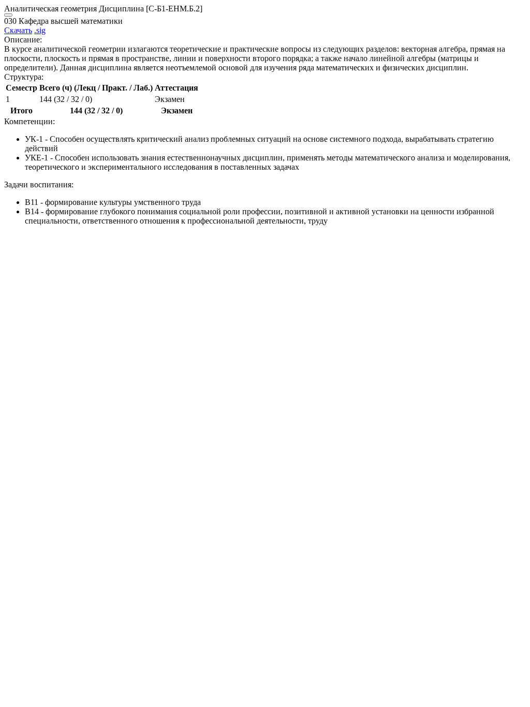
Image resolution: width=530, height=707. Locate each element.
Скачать (18, 30)
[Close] (8, 15)
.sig (40, 30)
